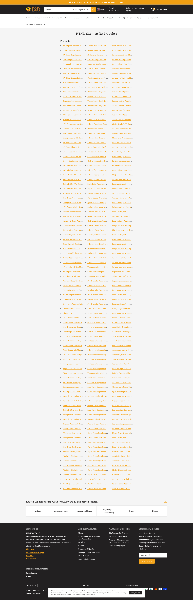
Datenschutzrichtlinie (118, 536)
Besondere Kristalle (106, 17)
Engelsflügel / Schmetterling (108, 510)
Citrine (131, 511)
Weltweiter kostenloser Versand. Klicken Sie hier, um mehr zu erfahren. (96, 2)
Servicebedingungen (117, 545)
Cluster (89, 17)
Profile (28, 576)
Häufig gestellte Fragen (118, 533)
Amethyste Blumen (85, 511)
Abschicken (147, 561)
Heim (28, 17)
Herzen (155, 511)
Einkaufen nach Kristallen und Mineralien (51, 17)
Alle (165, 502)
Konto (129, 10)
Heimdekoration (153, 17)
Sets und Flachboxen (34, 24)
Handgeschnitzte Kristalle (130, 17)
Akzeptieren (135, 593)
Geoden (77, 17)
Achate (38, 511)
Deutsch (30, 586)
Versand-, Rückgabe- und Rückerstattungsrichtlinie (119, 541)
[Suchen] (93, 9)
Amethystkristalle (61, 511)
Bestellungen (31, 573)
